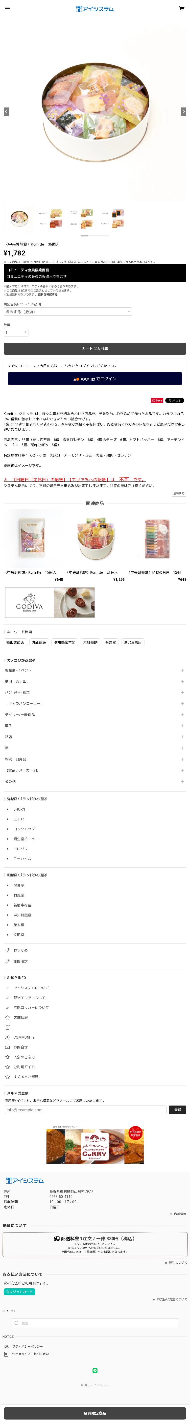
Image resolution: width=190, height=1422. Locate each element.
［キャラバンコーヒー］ (24, 704)
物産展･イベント (18, 670)
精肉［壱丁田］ (17, 681)
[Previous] (6, 111)
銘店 (8, 737)
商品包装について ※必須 (22, 304)
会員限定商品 (95, 1413)
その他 (10, 781)
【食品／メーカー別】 (22, 770)
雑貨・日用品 (15, 759)
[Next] (183, 111)
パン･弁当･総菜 (17, 692)
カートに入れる (95, 349)
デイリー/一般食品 (20, 715)
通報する (179, 493)
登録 (177, 1109)
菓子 (8, 726)
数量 (7, 325)
